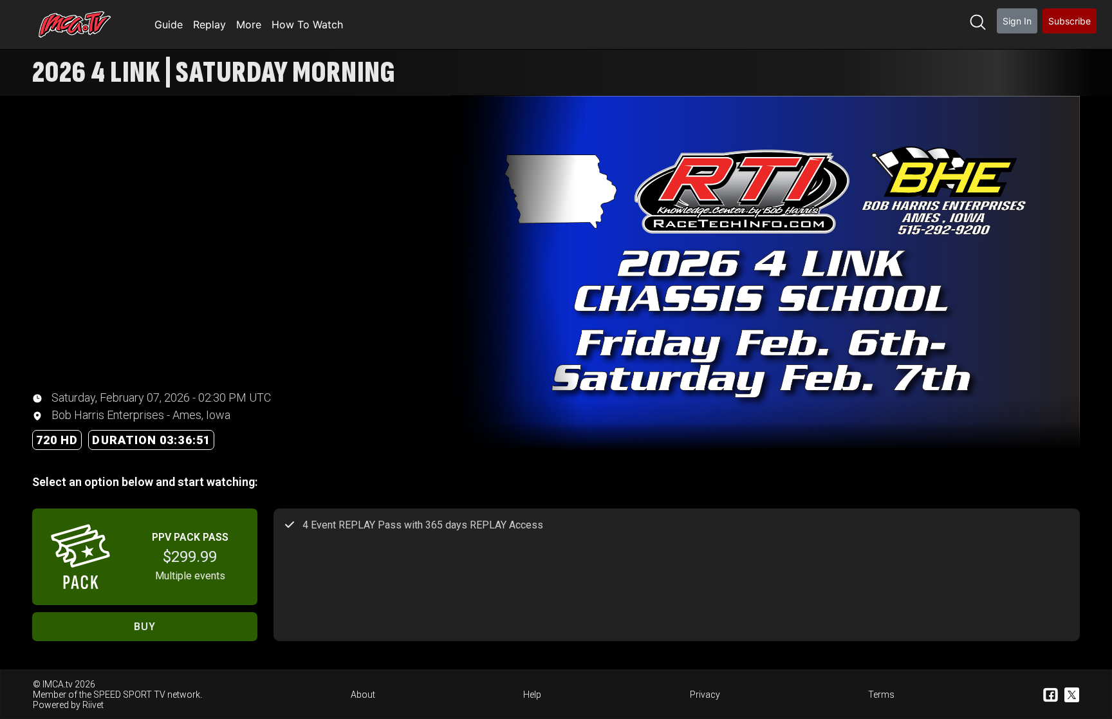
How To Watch (307, 24)
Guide (168, 24)
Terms (881, 694)
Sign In (1017, 20)
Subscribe (1069, 20)
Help (532, 694)
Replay (209, 24)
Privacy (705, 694)
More (248, 24)
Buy (144, 627)
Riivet (93, 705)
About (363, 694)
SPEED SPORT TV (129, 694)
